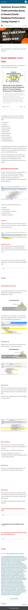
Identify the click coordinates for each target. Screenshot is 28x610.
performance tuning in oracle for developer (10, 586)
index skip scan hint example (7, 571)
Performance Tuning (14, 553)
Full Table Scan (7, 559)
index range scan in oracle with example (12, 567)
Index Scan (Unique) (19, 569)
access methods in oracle (9, 556)
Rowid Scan (6, 589)
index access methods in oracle (11, 565)
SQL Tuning (21, 553)
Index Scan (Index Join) (18, 568)
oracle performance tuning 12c (18, 575)
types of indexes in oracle (9, 591)
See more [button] (3, 278)
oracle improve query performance (13, 574)
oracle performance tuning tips (12, 580)
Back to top (24, 604)
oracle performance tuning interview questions (17, 578)
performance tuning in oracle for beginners (15, 585)
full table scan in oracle (16, 559)
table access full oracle (11, 590)
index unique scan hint (19, 571)
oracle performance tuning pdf (7, 579)
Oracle (7, 553)
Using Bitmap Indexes (20, 591)
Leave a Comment (14, 598)
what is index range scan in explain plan (9, 593)
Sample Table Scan (14, 589)
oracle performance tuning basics (8, 576)
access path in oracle (19, 556)
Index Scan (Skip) (11, 569)
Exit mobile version (14, 608)
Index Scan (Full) (9, 568)
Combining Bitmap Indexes (7, 557)
